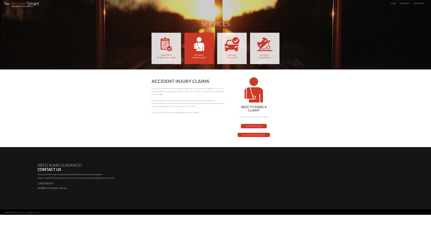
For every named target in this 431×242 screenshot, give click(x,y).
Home (393, 3)
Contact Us (418, 3)
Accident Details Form (254, 135)
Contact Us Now (254, 126)
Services (404, 3)
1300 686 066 (45, 183)
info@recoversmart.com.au (52, 187)
